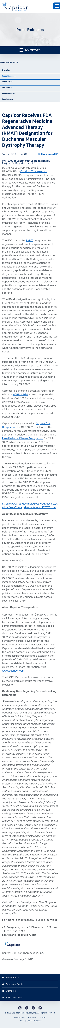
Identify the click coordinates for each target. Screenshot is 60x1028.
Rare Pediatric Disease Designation (22, 438)
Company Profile (15, 984)
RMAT (29, 240)
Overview (6, 70)
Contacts (11, 990)
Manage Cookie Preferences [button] (31, 1021)
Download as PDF (49, 154)
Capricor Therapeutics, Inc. (24, 1013)
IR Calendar (7, 87)
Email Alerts (7, 99)
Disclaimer (32, 1017)
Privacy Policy (19, 1017)
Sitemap (42, 1017)
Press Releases (8, 76)
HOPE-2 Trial (20, 394)
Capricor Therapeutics (33, 171)
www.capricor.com (13, 670)
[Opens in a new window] (20, 1008)
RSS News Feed (14, 997)
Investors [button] (32, 50)
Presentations (8, 93)
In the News (7, 82)
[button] (56, 5)
